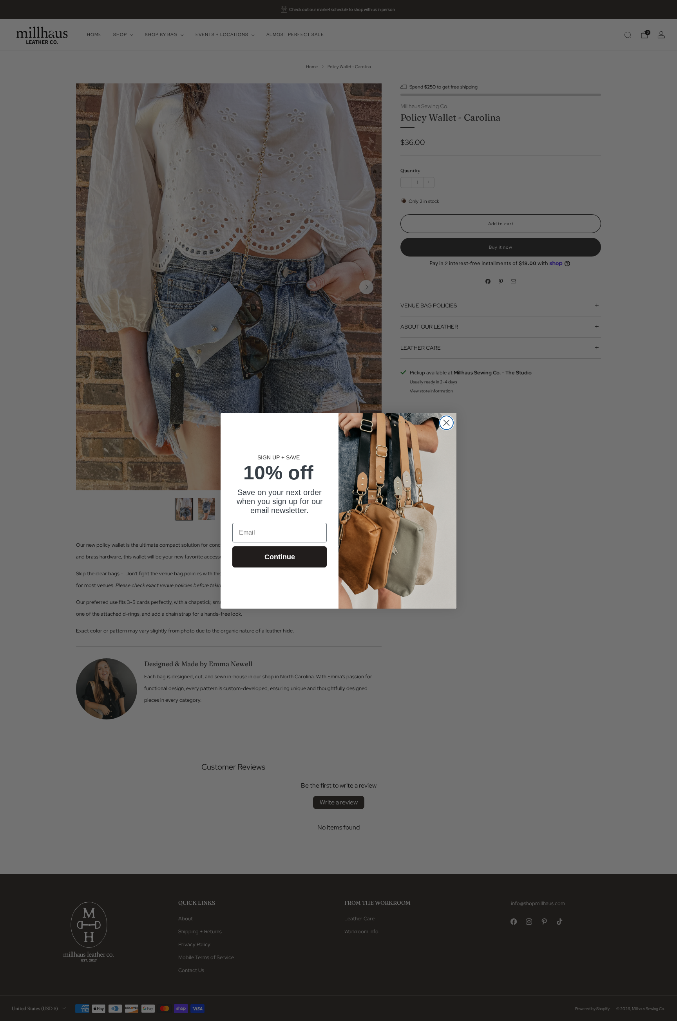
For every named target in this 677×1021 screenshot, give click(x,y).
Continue (279, 557)
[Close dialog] (446, 423)
